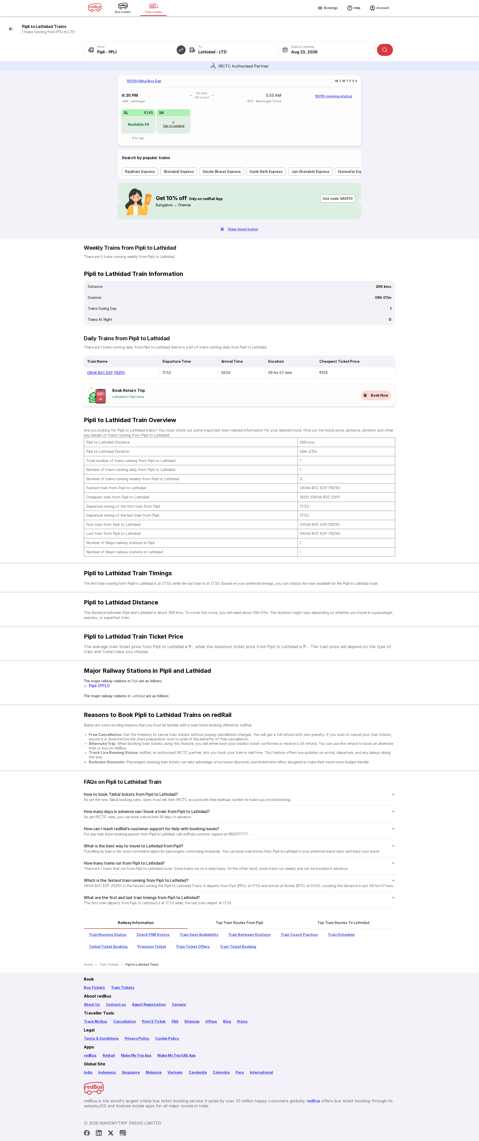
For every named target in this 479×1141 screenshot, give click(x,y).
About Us (92, 1004)
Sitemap (192, 1021)
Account (382, 8)
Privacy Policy (137, 1038)
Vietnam (175, 1072)
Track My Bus (95, 1021)
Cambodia (198, 1072)
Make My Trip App (136, 1055)
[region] (239, 110)
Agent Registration (149, 1004)
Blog (227, 1021)
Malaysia (154, 1072)
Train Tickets (122, 987)
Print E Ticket (154, 1021)
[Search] (385, 50)
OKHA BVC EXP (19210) (106, 372)
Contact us (116, 1004)
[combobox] (132, 50)
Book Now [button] (379, 395)
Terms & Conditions (101, 1038)
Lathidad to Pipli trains (128, 397)
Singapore (131, 1072)
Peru (240, 1072)
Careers (179, 1004)
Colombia (221, 1072)
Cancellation (124, 1021)
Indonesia (107, 1072)
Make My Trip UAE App (176, 1055)
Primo (242, 1021)
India (88, 1072)
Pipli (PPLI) (99, 685)
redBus (90, 1055)
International (261, 1072)
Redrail (109, 1055)
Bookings (331, 8)
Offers (211, 1021)
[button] (181, 49)
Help (357, 8)
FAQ (175, 1021)
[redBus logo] (95, 8)
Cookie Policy (167, 1038)
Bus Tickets (94, 987)
